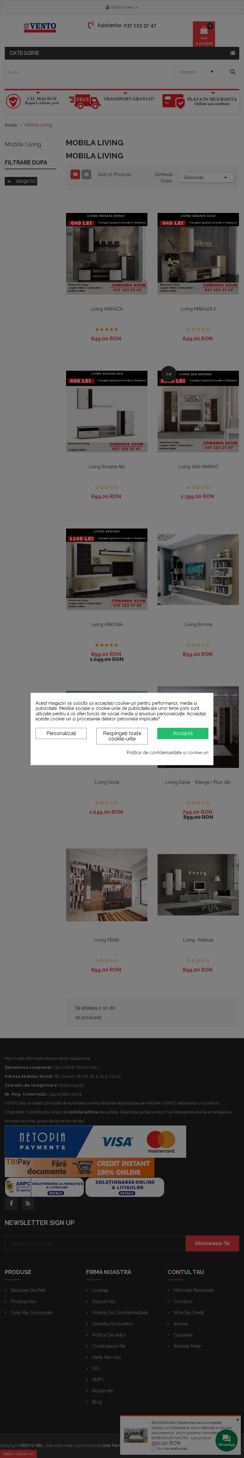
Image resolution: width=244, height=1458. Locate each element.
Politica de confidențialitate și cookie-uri (167, 752)
